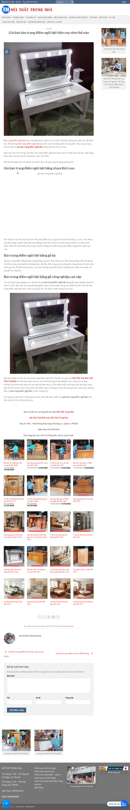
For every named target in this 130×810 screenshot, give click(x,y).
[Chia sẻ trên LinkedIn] (53, 617)
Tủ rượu (93, 17)
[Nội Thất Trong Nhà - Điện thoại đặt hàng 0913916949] (46, 9)
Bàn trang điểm (45, 17)
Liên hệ (37, 784)
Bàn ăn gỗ (21, 22)
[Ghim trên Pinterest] (49, 617)
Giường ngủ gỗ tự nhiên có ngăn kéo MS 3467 (59, 500)
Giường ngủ (18, 17)
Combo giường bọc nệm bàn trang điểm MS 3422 (59, 570)
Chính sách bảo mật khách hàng (48, 780)
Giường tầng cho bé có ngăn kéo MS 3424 (12, 570)
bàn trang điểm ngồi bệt (28, 143)
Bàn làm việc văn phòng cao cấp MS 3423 (36, 570)
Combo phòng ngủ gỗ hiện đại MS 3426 (58, 536)
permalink (69, 626)
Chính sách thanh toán (44, 771)
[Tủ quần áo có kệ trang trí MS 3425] (83, 521)
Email (38, 697)
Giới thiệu (38, 787)
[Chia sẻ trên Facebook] (39, 617)
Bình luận (11, 675)
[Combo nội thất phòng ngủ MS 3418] (60, 588)
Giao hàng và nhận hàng (45, 777)
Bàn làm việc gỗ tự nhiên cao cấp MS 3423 (82, 464)
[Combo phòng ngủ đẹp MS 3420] (14, 588)
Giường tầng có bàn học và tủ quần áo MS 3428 (13, 536)
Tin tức (49, 29)
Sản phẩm (6, 17)
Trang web (69, 697)
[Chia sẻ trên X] (44, 617)
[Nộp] (72, 2)
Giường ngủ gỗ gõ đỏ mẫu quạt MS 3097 (37, 464)
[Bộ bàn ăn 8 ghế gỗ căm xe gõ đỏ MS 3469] (14, 450)
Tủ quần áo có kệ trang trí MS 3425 (83, 536)
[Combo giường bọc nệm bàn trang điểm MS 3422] (60, 556)
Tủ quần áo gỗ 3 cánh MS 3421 (83, 570)
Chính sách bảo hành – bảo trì (47, 774)
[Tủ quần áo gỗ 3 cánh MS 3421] (83, 556)
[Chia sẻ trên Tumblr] (58, 617)
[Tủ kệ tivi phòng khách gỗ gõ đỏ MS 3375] (14, 485)
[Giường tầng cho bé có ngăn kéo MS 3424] (14, 556)
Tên (8, 697)
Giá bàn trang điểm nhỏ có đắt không (73, 653)
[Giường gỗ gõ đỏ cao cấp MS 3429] (83, 485)
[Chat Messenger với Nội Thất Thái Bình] (6, 803)
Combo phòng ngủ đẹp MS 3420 (13, 602)
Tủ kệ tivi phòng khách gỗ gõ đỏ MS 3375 (14, 500)
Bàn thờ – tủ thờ (107, 17)
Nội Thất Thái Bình (80, 377)
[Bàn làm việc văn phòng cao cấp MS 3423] (37, 556)
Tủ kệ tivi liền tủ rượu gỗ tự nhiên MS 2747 (59, 464)
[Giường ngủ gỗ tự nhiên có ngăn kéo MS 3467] (60, 485)
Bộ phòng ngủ (60, 17)
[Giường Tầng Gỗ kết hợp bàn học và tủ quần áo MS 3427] (37, 521)
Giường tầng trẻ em (78, 17)
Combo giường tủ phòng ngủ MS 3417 (83, 602)
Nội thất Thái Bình (37, 417)
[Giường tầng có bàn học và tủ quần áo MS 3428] (14, 521)
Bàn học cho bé (54, 22)
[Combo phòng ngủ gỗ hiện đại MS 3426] (60, 521)
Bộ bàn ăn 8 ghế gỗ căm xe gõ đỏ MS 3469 (13, 464)
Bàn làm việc (9, 22)
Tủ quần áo (31, 17)
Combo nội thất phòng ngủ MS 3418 (59, 602)
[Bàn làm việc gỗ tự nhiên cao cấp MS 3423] (83, 450)
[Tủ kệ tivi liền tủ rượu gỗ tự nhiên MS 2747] (60, 450)
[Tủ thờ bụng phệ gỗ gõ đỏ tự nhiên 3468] (37, 485)
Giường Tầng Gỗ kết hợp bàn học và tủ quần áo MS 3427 (37, 537)
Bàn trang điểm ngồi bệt (14, 140)
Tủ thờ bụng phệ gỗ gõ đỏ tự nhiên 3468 (37, 500)
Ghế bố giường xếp (36, 22)
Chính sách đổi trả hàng (45, 768)
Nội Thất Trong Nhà (65, 411)
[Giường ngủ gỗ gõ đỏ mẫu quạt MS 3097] (37, 450)
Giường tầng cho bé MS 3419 (36, 602)
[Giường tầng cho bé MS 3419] (37, 588)
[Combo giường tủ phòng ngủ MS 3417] (83, 588)
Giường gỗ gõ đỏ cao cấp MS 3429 (83, 500)
